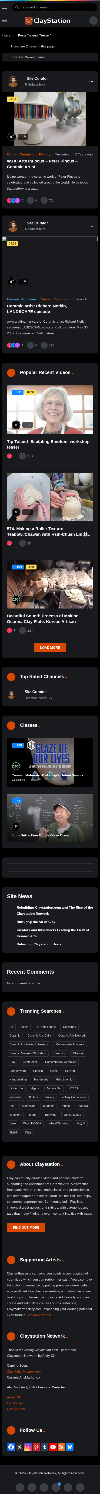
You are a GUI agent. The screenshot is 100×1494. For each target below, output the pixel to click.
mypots (35, 1088)
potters (33, 1097)
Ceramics (59, 1053)
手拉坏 (81, 1123)
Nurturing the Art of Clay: (37, 922)
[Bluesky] (69, 1447)
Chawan (78, 1053)
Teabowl (82, 1106)
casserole (69, 1027)
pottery (49, 1097)
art (11, 1027)
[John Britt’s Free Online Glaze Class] (50, 818)
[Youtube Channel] (53, 1447)
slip (12, 1106)
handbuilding (18, 1079)
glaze (54, 1071)
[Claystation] (48, 20)
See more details (39, 1315)
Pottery (44, 154)
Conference (30, 1062)
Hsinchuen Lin (65, 1079)
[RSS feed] (61, 1447)
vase (13, 1123)
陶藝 (28, 1132)
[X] (19, 1447)
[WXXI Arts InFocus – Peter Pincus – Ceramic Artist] (50, 119)
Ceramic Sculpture (21, 299)
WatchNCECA (32, 1123)
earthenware (18, 1071)
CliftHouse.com (18, 1403)
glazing (70, 1071)
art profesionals (46, 1027)
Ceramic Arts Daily (39, 1035)
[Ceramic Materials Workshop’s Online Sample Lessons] (50, 762)
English (38, 1071)
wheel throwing (59, 1123)
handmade (41, 1079)
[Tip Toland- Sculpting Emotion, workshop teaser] (50, 409)
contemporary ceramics (60, 1062)
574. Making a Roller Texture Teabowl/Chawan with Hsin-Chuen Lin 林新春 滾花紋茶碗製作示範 (49, 534)
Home (6, 35)
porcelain (16, 1097)
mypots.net (54, 1088)
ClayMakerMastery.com (24, 1371)
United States (72, 1114)
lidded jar (16, 1088)
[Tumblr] (44, 1447)
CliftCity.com (16, 1409)
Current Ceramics (20, 154)
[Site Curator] (13, 81)
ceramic (15, 1035)
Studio (66, 1106)
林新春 (14, 1132)
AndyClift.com (17, 1397)
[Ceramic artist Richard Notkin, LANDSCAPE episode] (50, 264)
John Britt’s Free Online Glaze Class (40, 835)
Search (87, 867)
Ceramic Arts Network (72, 1035)
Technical (62, 154)
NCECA (74, 1088)
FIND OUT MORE (26, 1227)
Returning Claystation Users (39, 944)
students (48, 1106)
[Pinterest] (36, 1447)
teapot (33, 1114)
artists (24, 1027)
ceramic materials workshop (28, 1053)
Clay (12, 1062)
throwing (51, 1114)
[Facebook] (11, 1447)
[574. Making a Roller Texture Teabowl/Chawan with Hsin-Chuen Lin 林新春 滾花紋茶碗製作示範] (50, 497)
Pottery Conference (74, 1097)
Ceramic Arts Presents (70, 1044)
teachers (15, 1114)
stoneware (29, 1106)
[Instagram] (28, 1447)
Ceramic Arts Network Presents (29, 1044)
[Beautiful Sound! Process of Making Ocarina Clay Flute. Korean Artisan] (50, 584)
